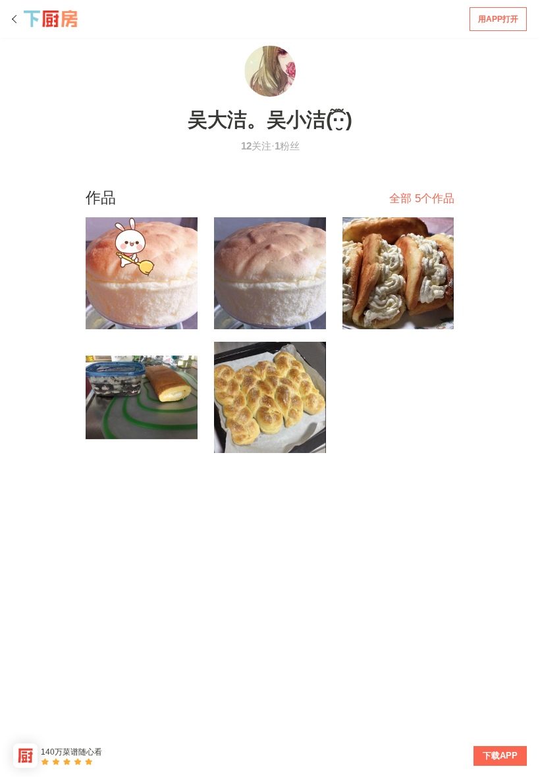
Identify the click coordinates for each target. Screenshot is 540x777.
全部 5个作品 (421, 198)
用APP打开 (498, 19)
